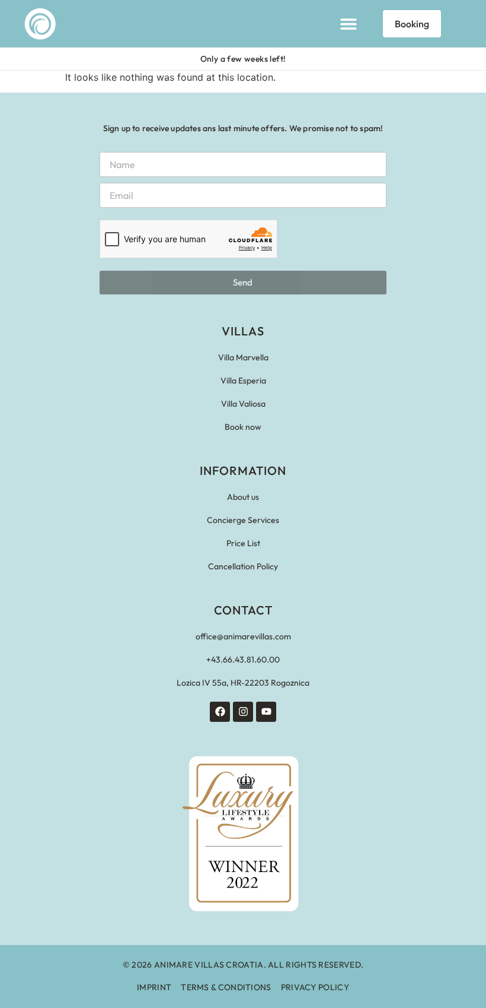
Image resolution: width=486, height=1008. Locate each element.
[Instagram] (243, 712)
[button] (348, 24)
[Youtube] (266, 712)
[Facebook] (220, 712)
